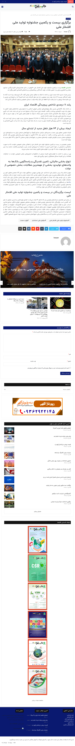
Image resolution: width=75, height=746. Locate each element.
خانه (14, 743)
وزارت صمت (24, 220)
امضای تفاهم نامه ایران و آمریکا (62, 428)
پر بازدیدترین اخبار (69, 719)
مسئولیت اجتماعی (69, 721)
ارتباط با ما (4, 743)
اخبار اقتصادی (70, 717)
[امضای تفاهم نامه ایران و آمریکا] (9, 430)
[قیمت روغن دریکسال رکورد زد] (9, 447)
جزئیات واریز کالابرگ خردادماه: (59, 1)
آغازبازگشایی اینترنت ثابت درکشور (61, 493)
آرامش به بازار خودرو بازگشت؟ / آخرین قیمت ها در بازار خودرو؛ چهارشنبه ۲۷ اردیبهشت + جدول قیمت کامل (38, 313)
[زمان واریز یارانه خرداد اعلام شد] (9, 438)
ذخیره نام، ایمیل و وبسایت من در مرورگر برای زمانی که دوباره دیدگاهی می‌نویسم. (48, 368)
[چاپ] (20, 229)
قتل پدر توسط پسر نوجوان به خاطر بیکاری (59, 469)
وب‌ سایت (33, 361)
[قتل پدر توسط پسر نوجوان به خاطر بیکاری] (9, 471)
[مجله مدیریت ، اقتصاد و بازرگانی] (37, 7)
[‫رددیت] (33, 229)
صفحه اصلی (66, 15)
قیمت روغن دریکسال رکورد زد (63, 444)
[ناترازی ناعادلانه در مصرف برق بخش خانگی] (9, 463)
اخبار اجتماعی (70, 715)
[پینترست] (37, 229)
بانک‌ (69, 182)
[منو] (2, 7)
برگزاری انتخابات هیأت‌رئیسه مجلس (61, 502)
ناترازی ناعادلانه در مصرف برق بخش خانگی (59, 461)
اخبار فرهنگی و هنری (68, 725)
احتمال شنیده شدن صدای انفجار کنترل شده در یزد (57, 477)
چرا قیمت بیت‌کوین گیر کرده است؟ (61, 311)
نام (69, 354)
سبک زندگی (71, 723)
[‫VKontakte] (29, 229)
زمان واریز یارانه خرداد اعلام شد (62, 436)
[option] (37, 269)
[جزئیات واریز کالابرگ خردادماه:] (9, 455)
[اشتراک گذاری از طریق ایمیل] (24, 229)
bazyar (65, 32)
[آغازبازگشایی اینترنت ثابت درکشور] (9, 496)
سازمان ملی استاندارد (38, 220)
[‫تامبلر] (42, 229)
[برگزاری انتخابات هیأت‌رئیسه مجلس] (9, 504)
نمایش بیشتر (37, 511)
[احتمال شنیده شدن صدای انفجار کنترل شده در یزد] (9, 479)
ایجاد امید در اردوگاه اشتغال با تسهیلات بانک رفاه (15, 300)
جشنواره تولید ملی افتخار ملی (58, 220)
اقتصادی (60, 15)
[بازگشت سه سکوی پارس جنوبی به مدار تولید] (9, 488)
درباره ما (10, 743)
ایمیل (69, 361)
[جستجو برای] (73, 7)
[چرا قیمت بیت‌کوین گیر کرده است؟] (60, 303)
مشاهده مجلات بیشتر (37, 700)
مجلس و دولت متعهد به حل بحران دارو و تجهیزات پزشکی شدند (37, 269)
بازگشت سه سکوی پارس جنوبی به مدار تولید (58, 485)
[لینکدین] (46, 229)
